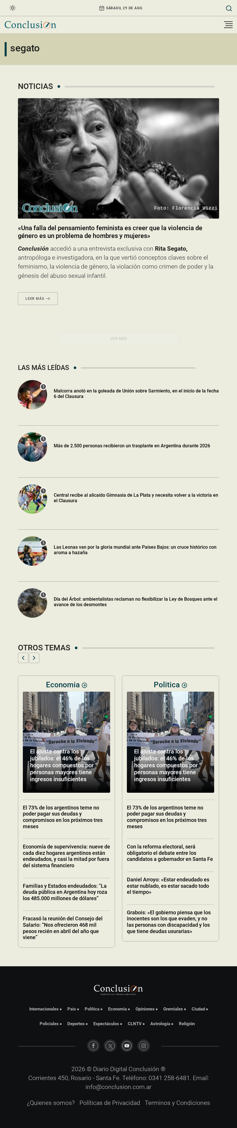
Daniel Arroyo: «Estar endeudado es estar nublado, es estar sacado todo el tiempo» (168, 885)
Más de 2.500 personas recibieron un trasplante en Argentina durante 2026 (132, 445)
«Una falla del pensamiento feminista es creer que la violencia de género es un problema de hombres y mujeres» (110, 231)
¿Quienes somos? (51, 1102)
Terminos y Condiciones (177, 1102)
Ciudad (198, 1009)
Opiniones (145, 1009)
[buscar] (229, 7)
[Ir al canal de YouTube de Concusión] (127, 1045)
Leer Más (34, 299)
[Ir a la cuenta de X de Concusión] (110, 1045)
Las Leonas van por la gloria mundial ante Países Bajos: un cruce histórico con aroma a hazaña (135, 549)
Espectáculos (106, 1023)
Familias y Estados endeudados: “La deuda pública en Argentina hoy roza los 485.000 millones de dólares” (65, 892)
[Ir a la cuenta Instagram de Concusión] (143, 1045)
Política (92, 1009)
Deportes (76, 1023)
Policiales (49, 1023)
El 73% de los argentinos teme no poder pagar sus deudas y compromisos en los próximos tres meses (63, 817)
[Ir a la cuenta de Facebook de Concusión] (93, 1045)
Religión (187, 1023)
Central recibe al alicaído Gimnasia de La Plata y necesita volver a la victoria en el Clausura (136, 497)
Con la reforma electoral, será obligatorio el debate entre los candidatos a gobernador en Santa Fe (170, 853)
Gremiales (173, 1009)
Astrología (160, 1023)
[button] (23, 658)
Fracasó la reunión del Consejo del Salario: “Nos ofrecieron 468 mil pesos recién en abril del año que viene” (63, 927)
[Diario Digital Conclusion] (30, 24)
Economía (117, 1009)
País (71, 1009)
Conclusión (144, 1069)
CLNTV (135, 1023)
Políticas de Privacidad (109, 1102)
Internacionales (44, 1009)
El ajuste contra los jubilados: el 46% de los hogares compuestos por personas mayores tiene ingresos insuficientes (62, 765)
